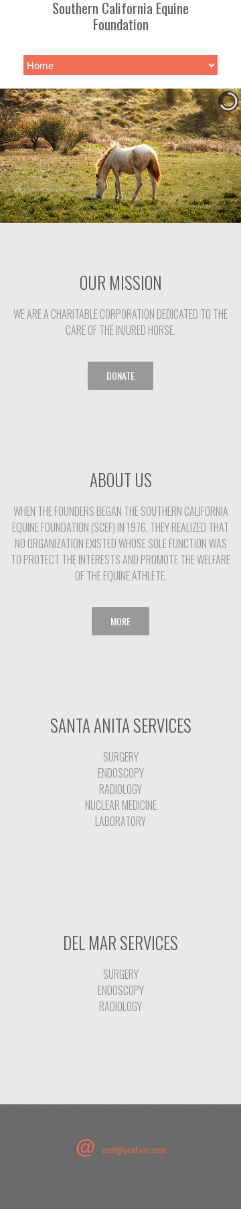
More (120, 621)
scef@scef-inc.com (134, 1149)
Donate (120, 375)
